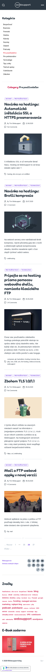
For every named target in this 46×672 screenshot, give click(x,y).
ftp (8, 531)
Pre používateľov (10, 53)
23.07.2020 (29, 201)
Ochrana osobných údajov (10, 563)
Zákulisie (6, 74)
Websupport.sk (6, 560)
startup (18, 611)
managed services (29, 601)
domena (5, 598)
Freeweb (6, 31)
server (4, 611)
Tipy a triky (7, 63)
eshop (18, 598)
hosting (9, 174)
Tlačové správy (8, 67)
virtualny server (7, 615)
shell (15, 362)
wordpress (38, 619)
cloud (10, 595)
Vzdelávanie (7, 71)
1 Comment (11, 205)
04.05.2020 (29, 299)
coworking (16, 595)
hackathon (20, 359)
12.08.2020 (29, 123)
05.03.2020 (29, 387)
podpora (26, 608)
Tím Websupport (15, 123)
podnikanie (17, 608)
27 (34, 545)
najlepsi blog (16, 604)
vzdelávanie (36, 615)
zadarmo (4, 623)
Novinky (6, 42)
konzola (33, 359)
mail (11, 531)
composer (10, 359)
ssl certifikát (25, 174)
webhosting (11, 258)
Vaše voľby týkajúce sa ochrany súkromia (18, 667)
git (15, 359)
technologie (30, 611)
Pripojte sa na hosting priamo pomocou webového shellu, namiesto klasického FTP (22, 284)
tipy (36, 611)
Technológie (7, 60)
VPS (28, 615)
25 (24, 545)
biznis (30, 591)
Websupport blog (15, 661)
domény (12, 598)
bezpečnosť (23, 591)
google (40, 598)
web (3, 619)
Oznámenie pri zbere (7, 670)
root (12, 362)
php (8, 362)
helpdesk (4, 601)
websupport (11, 364)
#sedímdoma (6, 591)
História (6, 35)
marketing (6, 604)
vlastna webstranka (20, 615)
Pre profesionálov (9, 56)
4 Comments (11, 484)
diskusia (35, 595)
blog (36, 591)
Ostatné (6, 46)
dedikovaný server (25, 595)
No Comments (12, 127)
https (9, 453)
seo (37, 608)
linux (38, 359)
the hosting (24, 362)
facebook (24, 598)
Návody (6, 39)
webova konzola (34, 362)
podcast (6, 607)
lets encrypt (17, 174)
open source (26, 604)
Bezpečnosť (7, 24)
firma (29, 598)
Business (6, 28)
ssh (19, 362)
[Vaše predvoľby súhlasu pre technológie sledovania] (4, 668)
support (23, 611)
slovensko (11, 611)
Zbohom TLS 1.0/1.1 (19, 381)
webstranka (9, 619)
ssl (12, 453)
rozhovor (32, 608)
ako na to (14, 591)
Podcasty (6, 49)
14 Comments (12, 302)
